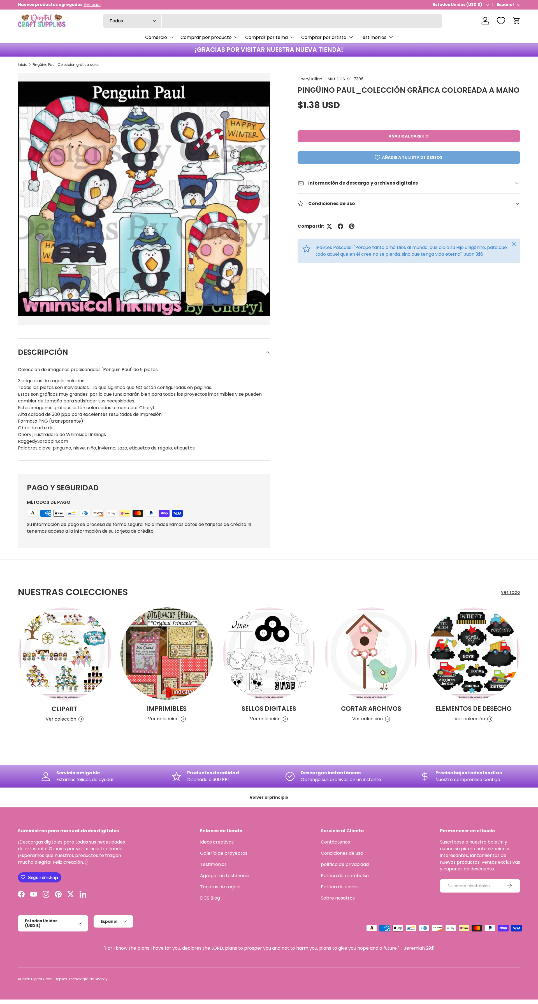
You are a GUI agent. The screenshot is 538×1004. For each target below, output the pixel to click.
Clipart (64, 708)
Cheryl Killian (310, 79)
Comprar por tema (266, 37)
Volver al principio (269, 797)
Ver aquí (92, 4)
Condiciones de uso (342, 853)
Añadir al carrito (409, 136)
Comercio (156, 37)
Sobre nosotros (338, 898)
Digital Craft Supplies (49, 979)
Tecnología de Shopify (88, 979)
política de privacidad (345, 864)
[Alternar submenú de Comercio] (171, 37)
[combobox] (272, 21)
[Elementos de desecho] (473, 653)
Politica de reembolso (345, 875)
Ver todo (510, 592)
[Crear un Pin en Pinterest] (351, 226)
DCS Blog (210, 898)
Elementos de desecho (473, 708)
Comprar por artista (323, 37)
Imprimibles (167, 708)
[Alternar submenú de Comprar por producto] (236, 37)
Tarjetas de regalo (220, 887)
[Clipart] (64, 653)
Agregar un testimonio (224, 875)
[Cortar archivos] (371, 653)
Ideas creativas (217, 842)
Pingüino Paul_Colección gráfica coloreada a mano (66, 64)
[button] (517, 21)
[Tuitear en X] (329, 226)
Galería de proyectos (223, 853)
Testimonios (373, 37)
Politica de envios (340, 887)
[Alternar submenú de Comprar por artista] (350, 37)
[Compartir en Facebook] (340, 226)
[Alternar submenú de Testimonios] (391, 37)
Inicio (22, 64)
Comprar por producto (206, 37)
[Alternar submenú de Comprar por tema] (292, 37)
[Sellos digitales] (269, 653)
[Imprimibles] (166, 653)
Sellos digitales (269, 708)
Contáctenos (335, 842)
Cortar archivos (371, 708)
